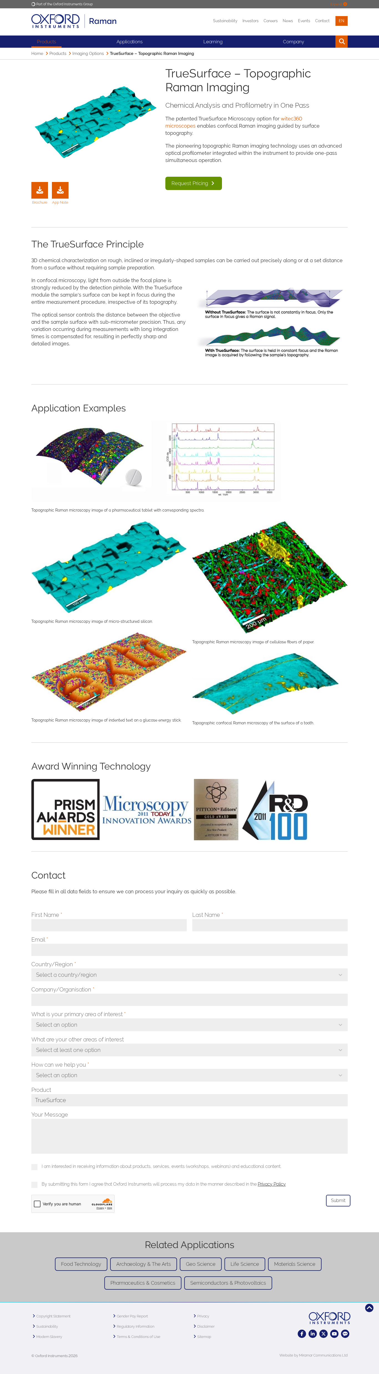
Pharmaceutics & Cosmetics (142, 1283)
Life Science (245, 1264)
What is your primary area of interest (78, 1014)
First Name (46, 915)
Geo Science (201, 1264)
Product (41, 1090)
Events (304, 21)
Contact (322, 21)
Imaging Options (88, 53)
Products (46, 41)
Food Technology (81, 1264)
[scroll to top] (369, 1308)
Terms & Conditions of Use (138, 1337)
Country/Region (53, 964)
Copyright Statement (53, 1316)
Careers (271, 21)
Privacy (203, 1316)
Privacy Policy (272, 1184)
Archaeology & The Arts (143, 1264)
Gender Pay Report (132, 1316)
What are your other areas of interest (77, 1039)
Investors (250, 21)
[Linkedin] (313, 1334)
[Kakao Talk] (345, 1334)
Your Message (49, 1114)
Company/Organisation (62, 989)
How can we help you (60, 1064)
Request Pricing (190, 183)
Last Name (207, 915)
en (341, 21)
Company (293, 41)
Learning (213, 41)
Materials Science (294, 1264)
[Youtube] (334, 1334)
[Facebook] (302, 1334)
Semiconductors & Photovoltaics (228, 1283)
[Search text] (329, 42)
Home (37, 53)
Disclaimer (205, 1326)
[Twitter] (323, 1334)
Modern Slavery (49, 1337)
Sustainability (225, 21)
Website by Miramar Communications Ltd (313, 1355)
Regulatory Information (135, 1326)
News (288, 21)
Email (39, 939)
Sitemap (204, 1337)
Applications (130, 41)
